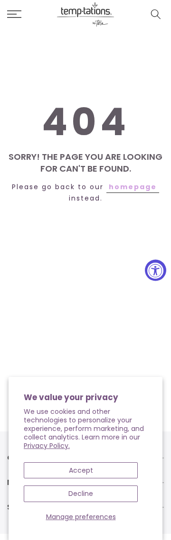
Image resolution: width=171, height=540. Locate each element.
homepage (133, 187)
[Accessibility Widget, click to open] (155, 270)
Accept (81, 470)
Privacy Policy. (47, 445)
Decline (80, 493)
